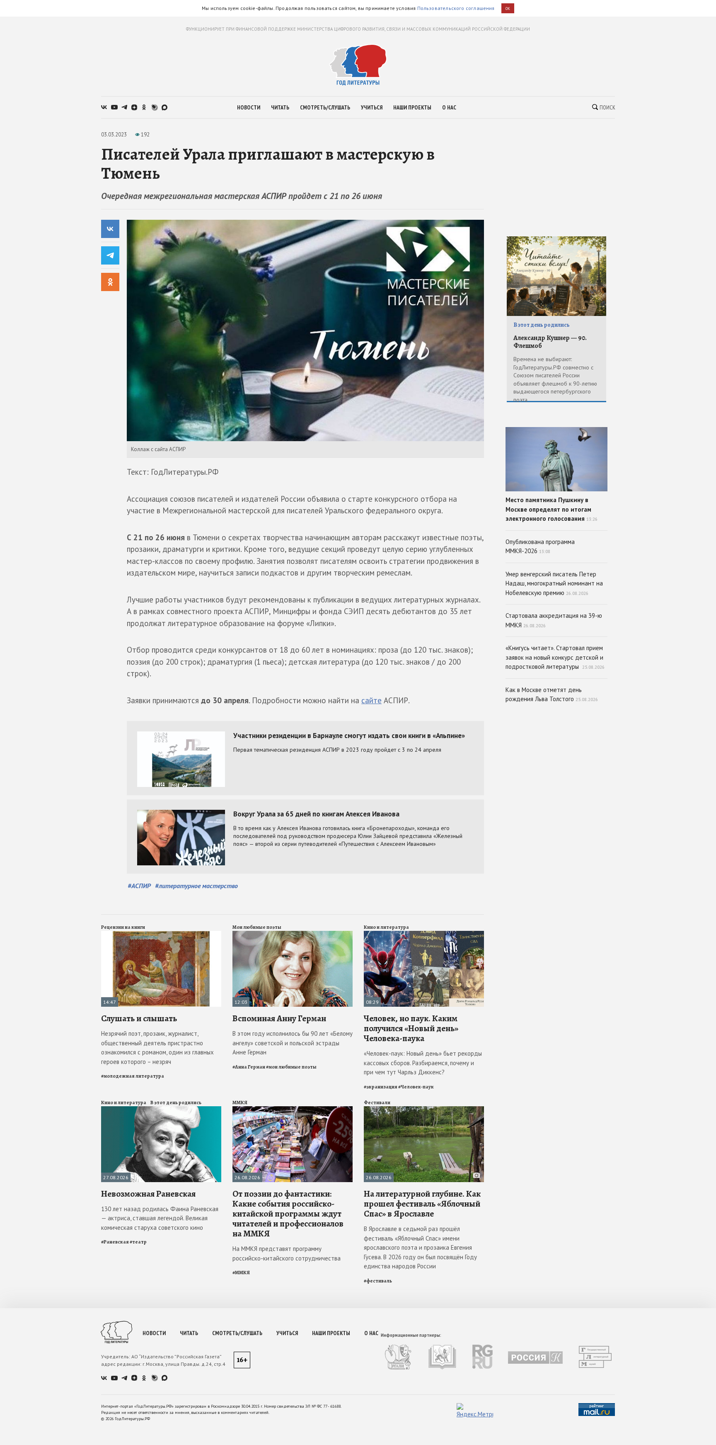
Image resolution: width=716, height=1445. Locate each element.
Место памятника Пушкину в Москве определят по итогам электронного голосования (551, 509)
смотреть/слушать (325, 107)
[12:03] (292, 934)
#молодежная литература (132, 1076)
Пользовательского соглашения (456, 8)
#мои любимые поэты (291, 1067)
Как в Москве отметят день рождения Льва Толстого (552, 694)
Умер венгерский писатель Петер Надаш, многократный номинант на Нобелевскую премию (554, 583)
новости (248, 107)
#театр (138, 1242)
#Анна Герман (248, 1067)
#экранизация (380, 1086)
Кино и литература (386, 927)
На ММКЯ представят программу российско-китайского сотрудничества (286, 1253)
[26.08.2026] (292, 1110)
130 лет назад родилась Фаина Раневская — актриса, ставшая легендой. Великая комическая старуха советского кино (159, 1218)
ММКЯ (239, 1102)
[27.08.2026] (161, 1110)
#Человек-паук (416, 1086)
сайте (371, 700)
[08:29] (424, 934)
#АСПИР (139, 886)
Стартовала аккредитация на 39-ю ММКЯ (554, 620)
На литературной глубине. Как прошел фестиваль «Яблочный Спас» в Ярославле (422, 1204)
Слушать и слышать (139, 1018)
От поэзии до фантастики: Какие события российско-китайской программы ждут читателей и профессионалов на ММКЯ (287, 1214)
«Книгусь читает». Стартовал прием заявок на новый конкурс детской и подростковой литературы (555, 657)
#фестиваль (378, 1280)
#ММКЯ (241, 1272)
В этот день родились (175, 1102)
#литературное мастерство (196, 886)
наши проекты (412, 107)
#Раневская (115, 1242)
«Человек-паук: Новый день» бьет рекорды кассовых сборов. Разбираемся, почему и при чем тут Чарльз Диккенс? (423, 1062)
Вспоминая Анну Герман (279, 1018)
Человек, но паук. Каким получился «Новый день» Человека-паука (411, 1028)
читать (280, 107)
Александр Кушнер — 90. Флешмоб (550, 342)
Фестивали (377, 1102)
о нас (449, 107)
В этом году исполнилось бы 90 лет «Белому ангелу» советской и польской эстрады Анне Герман (292, 1043)
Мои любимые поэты (256, 927)
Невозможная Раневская (148, 1194)
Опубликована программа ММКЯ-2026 (540, 546)
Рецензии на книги (123, 927)
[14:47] (161, 934)
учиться (371, 107)
